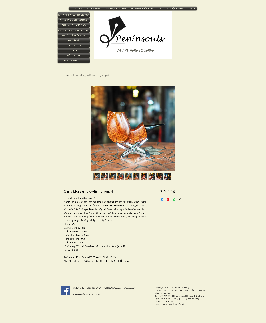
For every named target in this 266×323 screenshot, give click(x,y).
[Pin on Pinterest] (168, 199)
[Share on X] (180, 199)
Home (67, 75)
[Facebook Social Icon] (65, 290)
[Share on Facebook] (162, 199)
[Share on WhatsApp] (174, 199)
